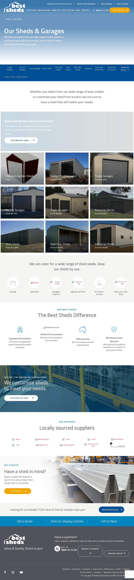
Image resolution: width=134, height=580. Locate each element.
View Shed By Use (125, 68)
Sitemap (97, 572)
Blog (78, 10)
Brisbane (76, 569)
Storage (13, 291)
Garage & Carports (56, 292)
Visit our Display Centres (67, 521)
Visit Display (106, 3)
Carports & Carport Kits (99, 68)
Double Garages (22, 68)
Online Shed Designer (86, 3)
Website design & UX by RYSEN (117, 572)
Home (8, 19)
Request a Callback (90, 548)
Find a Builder (123, 3)
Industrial (88, 68)
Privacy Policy (86, 572)
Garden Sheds (22, 77)
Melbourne (109, 569)
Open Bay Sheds (77, 68)
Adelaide (66, 569)
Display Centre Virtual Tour (59, 3)
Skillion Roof (47, 68)
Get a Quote (25, 521)
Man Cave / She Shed (121, 292)
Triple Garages (35, 68)
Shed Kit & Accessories (111, 68)
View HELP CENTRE (115, 553)
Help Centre (68, 10)
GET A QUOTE (16, 491)
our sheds (31, 10)
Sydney (127, 569)
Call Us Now (109, 521)
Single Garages (10, 68)
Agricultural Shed (78, 291)
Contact (86, 10)
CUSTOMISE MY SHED (19, 140)
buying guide (44, 10)
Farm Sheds (68, 68)
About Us (56, 10)
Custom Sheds (9, 77)
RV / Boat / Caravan (99, 292)
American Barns (58, 68)
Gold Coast (97, 569)
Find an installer (110, 509)
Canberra (86, 569)
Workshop (34, 291)
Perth (118, 569)
